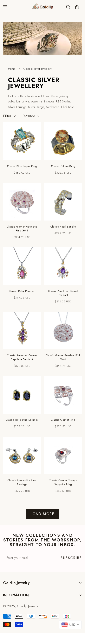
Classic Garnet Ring (63, 420)
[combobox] (70, 624)
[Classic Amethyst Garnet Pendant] (63, 266)
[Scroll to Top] (77, 611)
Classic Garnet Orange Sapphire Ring (63, 482)
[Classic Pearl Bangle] (63, 202)
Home (11, 68)
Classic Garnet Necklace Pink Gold (22, 228)
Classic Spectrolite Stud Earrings (22, 482)
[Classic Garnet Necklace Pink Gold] (22, 202)
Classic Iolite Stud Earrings (22, 420)
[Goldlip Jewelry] (42, 7)
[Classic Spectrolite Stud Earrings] (22, 455)
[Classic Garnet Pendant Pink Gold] (63, 330)
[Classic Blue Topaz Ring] (22, 141)
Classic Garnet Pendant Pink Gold (63, 357)
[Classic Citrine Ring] (63, 141)
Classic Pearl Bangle (63, 227)
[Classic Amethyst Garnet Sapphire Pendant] (22, 330)
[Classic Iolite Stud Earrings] (22, 395)
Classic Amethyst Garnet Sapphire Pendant (22, 357)
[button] (77, 7)
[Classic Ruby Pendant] (22, 266)
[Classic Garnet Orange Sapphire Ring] (63, 455)
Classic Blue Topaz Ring (22, 166)
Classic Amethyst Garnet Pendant (63, 293)
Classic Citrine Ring (63, 166)
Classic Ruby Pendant (22, 291)
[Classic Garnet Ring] (63, 395)
